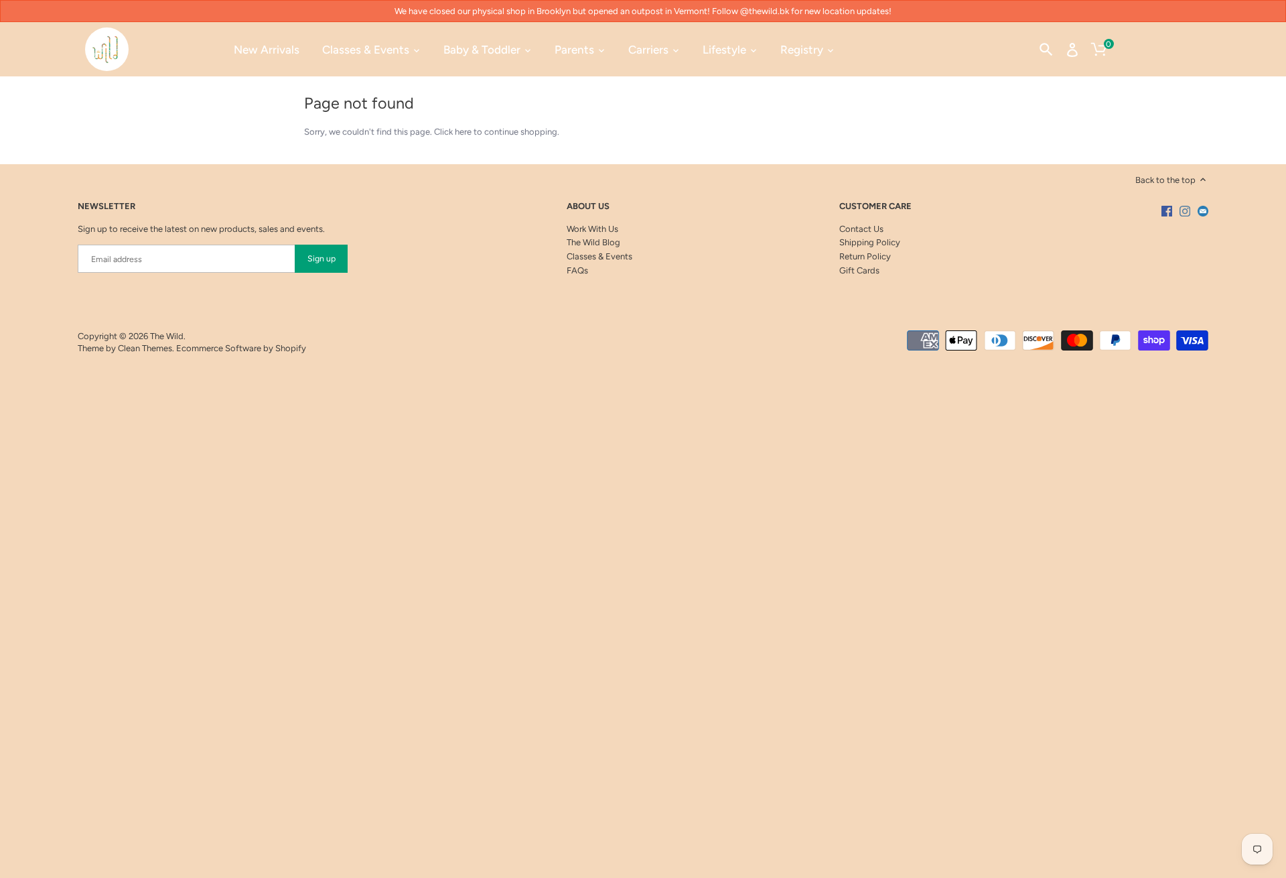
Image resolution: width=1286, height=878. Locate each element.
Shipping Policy (869, 242)
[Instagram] (1185, 211)
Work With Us (592, 229)
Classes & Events (599, 256)
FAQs (577, 270)
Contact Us (861, 229)
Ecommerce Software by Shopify (241, 348)
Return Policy (865, 256)
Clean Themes (145, 348)
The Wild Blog (593, 242)
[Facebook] (1166, 211)
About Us (588, 206)
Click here (453, 132)
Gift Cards (859, 270)
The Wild (167, 336)
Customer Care (875, 206)
